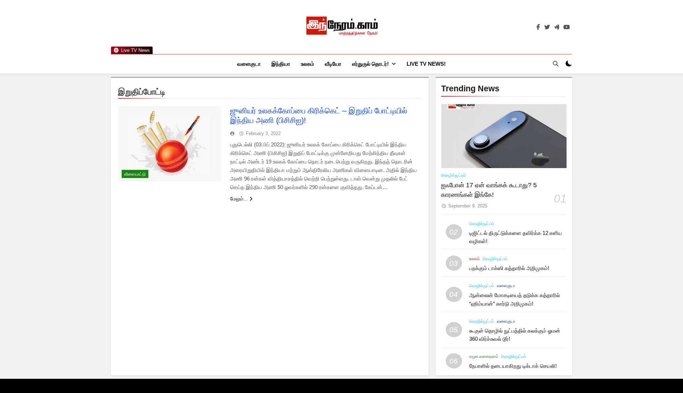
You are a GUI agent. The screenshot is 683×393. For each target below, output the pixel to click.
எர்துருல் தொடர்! (370, 64)
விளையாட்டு (135, 174)
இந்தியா (280, 64)
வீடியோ (333, 64)
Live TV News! (426, 64)
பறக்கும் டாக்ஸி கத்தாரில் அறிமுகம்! (509, 268)
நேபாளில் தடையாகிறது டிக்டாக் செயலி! (513, 366)
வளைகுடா (249, 64)
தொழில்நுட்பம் (453, 175)
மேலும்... (239, 198)
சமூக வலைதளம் (483, 356)
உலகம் (307, 64)
